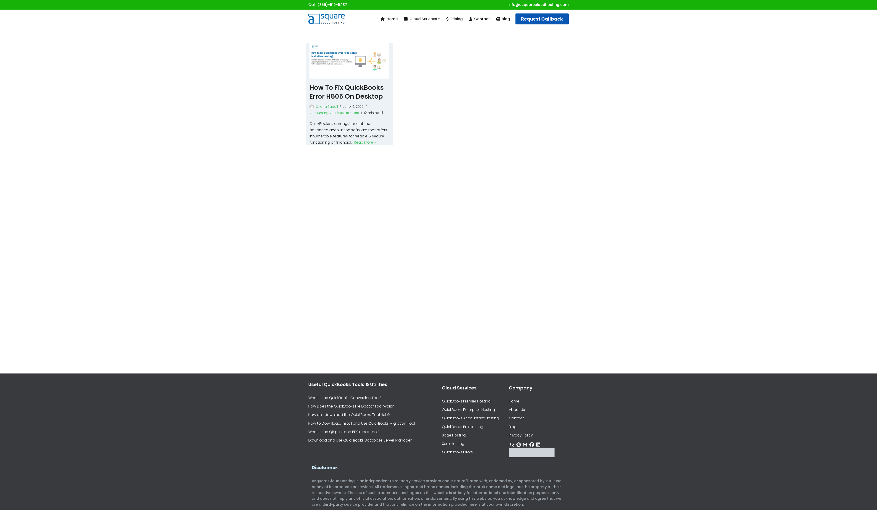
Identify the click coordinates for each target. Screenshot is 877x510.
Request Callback (542, 19)
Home (392, 18)
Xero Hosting (453, 443)
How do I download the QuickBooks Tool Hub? (349, 414)
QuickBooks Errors (344, 112)
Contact (482, 18)
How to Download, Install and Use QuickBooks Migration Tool (361, 423)
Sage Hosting (454, 435)
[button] (439, 19)
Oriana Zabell (327, 106)
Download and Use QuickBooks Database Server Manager (360, 440)
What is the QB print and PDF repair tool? (344, 431)
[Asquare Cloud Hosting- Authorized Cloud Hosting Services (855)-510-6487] (326, 19)
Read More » (365, 142)
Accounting (318, 112)
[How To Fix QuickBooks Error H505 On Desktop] (349, 61)
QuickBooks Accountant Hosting (470, 418)
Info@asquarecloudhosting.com (538, 4)
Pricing (456, 18)
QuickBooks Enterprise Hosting (468, 409)
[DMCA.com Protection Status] (532, 456)
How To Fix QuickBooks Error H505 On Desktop (346, 92)
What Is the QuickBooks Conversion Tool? (344, 397)
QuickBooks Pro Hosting (462, 426)
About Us (517, 409)
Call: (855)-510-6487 (327, 4)
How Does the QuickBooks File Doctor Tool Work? (351, 406)
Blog (506, 18)
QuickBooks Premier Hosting (466, 401)
